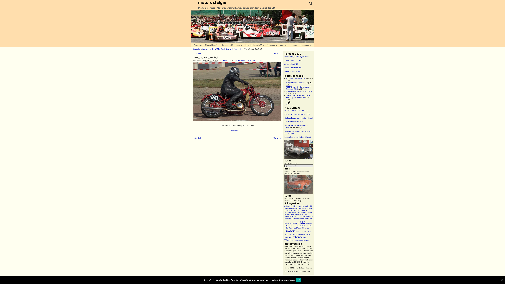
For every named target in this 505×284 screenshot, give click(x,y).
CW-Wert (309, 208)
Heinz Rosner (306, 216)
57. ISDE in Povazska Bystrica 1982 (297, 114)
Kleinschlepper (289, 219)
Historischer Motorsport (230, 45)
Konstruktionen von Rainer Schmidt (297, 137)
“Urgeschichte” (211, 45)
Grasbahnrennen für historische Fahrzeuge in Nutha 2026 (298, 96)
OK (298, 280)
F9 (308, 210)
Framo (310, 212)
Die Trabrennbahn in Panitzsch (295, 110)
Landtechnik (299, 219)
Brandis (291, 208)
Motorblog (284, 45)
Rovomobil (293, 228)
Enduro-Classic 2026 (292, 71)
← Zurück (197, 53)
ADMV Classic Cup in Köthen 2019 (227, 49)
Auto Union (288, 206)
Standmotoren (297, 234)
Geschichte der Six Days (293, 122)
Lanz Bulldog (308, 219)
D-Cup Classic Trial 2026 (293, 68)
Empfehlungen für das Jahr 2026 (296, 56)
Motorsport (271, 45)
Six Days (308, 232)
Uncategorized (207, 49)
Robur (286, 228)
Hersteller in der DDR (253, 45)
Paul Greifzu (308, 226)
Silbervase (305, 228)
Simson (289, 231)
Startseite (198, 45)
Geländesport (296, 214)
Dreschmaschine (294, 210)
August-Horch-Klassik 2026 (296, 78)
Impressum (304, 45)
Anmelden (290, 105)
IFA (312, 216)
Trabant (296, 237)
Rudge (299, 228)
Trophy (303, 237)
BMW (286, 208)
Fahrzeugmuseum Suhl (292, 212)
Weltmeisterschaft (302, 241)
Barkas (300, 206)
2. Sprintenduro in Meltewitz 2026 (299, 91)
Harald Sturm (296, 216)
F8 (306, 210)
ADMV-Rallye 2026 (291, 64)
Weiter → (277, 53)
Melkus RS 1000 (289, 223)
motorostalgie (212, 2)
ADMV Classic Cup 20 (292, 60)
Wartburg (290, 240)
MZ (302, 222)
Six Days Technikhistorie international (298, 118)
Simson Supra (300, 232)
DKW (286, 210)
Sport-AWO (288, 234)
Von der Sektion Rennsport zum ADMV (296, 126)
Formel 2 (304, 212)
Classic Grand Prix (300, 208)
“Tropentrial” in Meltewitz (295, 83)
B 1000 (295, 206)
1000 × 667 (226, 61)
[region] (298, 149)
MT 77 (297, 223)
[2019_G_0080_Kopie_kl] (237, 92)
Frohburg (287, 214)
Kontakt (294, 45)
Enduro (302, 210)
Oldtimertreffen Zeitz (296, 226)
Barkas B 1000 (307, 206)
